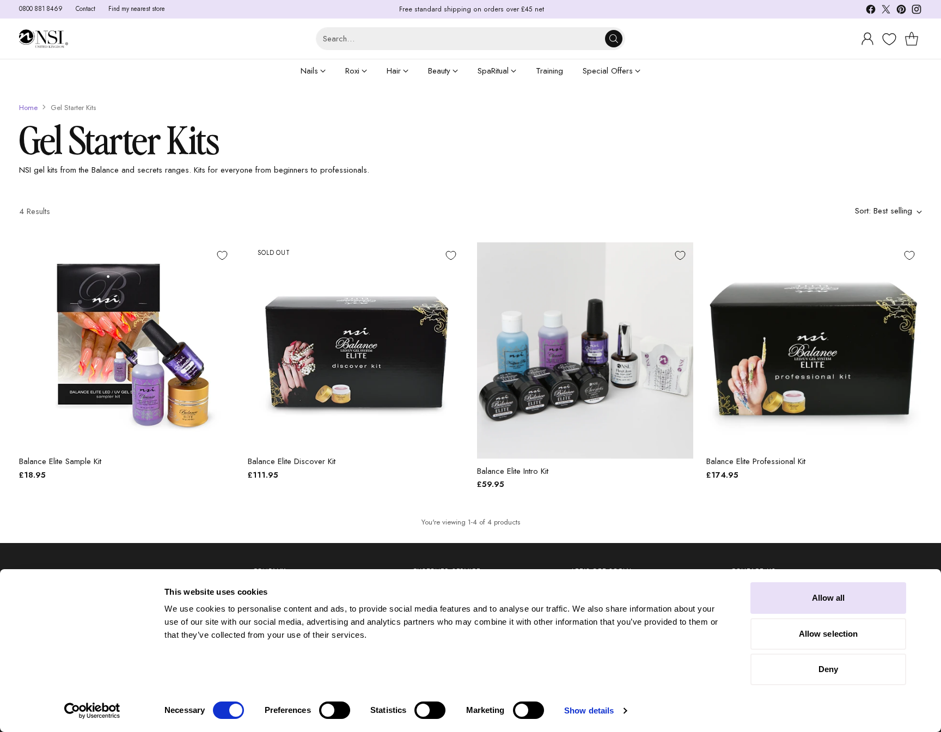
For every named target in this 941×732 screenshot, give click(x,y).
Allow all (828, 597)
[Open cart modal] (911, 38)
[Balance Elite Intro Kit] (585, 350)
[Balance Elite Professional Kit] (814, 345)
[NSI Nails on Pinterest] (901, 11)
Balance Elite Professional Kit (755, 461)
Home (28, 107)
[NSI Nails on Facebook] (870, 11)
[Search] (613, 38)
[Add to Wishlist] (222, 255)
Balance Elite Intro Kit (512, 471)
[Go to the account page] (867, 38)
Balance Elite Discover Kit (291, 461)
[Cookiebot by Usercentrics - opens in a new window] (92, 711)
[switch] (334, 710)
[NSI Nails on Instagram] (916, 11)
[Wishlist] (888, 39)
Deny (828, 669)
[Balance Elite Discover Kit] (356, 345)
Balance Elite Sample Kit (60, 461)
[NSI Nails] (43, 38)
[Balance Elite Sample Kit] (127, 345)
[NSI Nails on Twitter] (886, 11)
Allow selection (828, 633)
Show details (589, 710)
